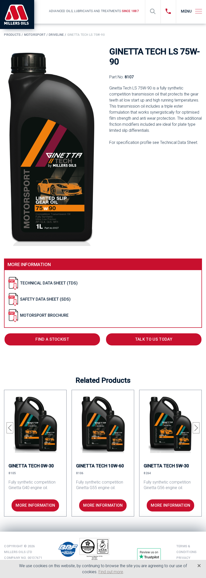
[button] (10, 427)
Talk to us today (153, 339)
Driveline (56, 35)
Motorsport (34, 35)
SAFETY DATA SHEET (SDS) (45, 299)
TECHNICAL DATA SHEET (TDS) (49, 283)
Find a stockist (52, 339)
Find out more (110, 571)
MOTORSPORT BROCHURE (44, 315)
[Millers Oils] (19, 14)
